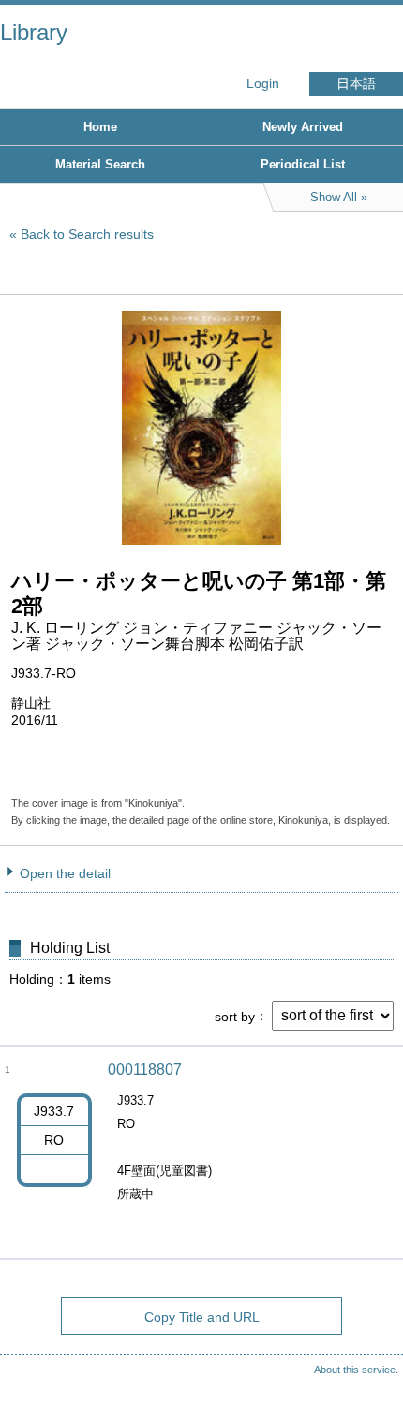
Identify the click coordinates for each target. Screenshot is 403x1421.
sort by (235, 1015)
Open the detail (65, 873)
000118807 (145, 1069)
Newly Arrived (302, 127)
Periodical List (303, 164)
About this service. (356, 1369)
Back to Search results (87, 234)
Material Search (100, 164)
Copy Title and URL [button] (202, 1317)
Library (33, 32)
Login (262, 84)
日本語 (356, 84)
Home (100, 127)
